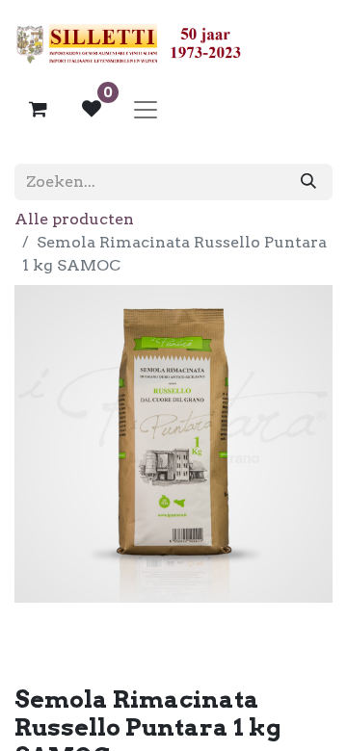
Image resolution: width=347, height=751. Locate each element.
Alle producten (74, 219)
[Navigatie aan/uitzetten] (145, 109)
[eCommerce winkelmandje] (37, 109)
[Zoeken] (308, 182)
